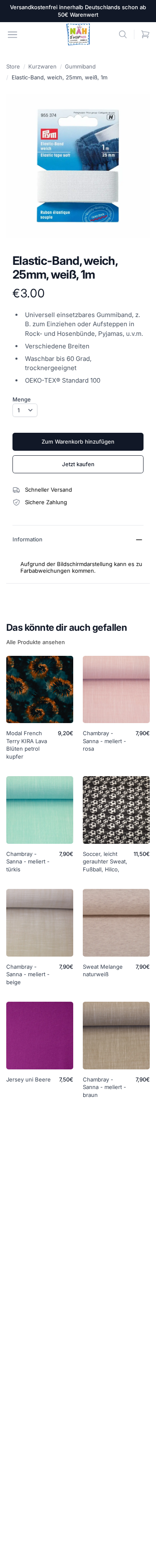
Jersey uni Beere (28, 1079)
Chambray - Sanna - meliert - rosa (104, 741)
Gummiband (80, 66)
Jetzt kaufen (78, 464)
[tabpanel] (78, 166)
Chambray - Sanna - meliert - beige (28, 974)
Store (13, 66)
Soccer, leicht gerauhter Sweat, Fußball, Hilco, (105, 861)
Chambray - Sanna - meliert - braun (104, 1087)
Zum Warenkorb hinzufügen (78, 441)
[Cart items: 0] (145, 34)
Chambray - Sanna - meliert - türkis (28, 861)
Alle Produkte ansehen (35, 642)
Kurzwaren (42, 66)
